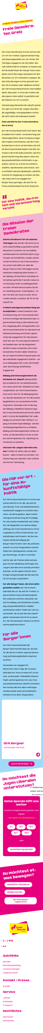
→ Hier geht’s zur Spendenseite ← (21, 818)
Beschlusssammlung (12, 965)
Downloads (7, 1002)
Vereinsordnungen (11, 969)
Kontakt (6, 986)
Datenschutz (8, 1021)
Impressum (8, 1017)
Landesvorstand (10, 973)
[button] (17, 22)
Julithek (6, 998)
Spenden (7, 962)
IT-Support (8, 1005)
